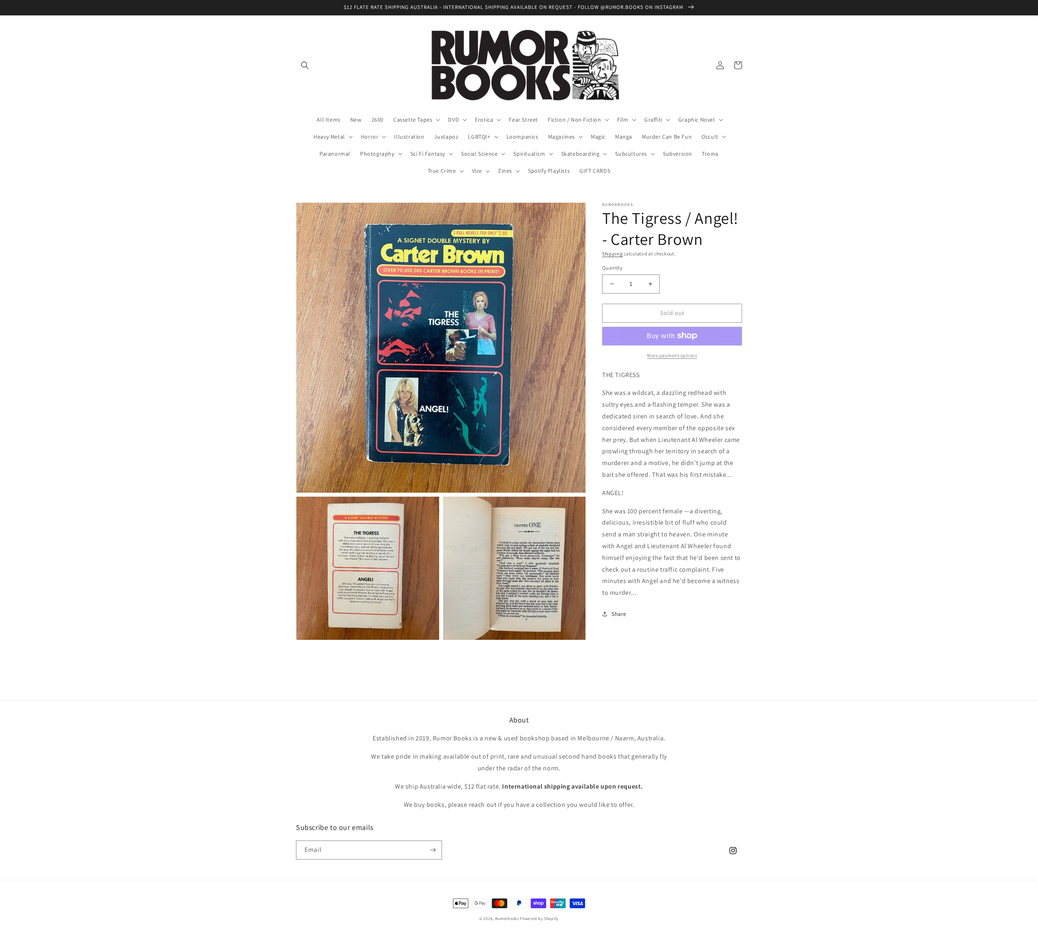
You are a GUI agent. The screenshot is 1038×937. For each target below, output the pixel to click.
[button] (305, 65)
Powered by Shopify (539, 918)
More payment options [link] (672, 355)
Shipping (612, 254)
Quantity (612, 267)
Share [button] (618, 614)
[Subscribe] (433, 850)
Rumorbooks (507, 918)
